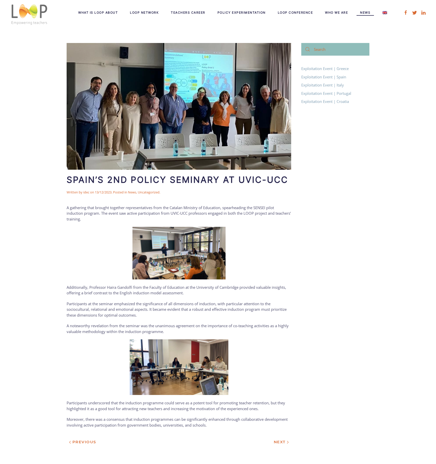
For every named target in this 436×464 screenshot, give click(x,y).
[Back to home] (29, 12)
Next (280, 441)
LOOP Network (144, 12)
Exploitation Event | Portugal (326, 93)
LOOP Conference (295, 12)
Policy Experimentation (241, 12)
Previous (83, 441)
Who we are (336, 12)
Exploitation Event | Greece (325, 68)
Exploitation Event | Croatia (325, 101)
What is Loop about (98, 12)
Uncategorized (148, 192)
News (365, 12)
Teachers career (188, 12)
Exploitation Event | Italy (322, 84)
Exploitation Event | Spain (323, 76)
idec (86, 192)
